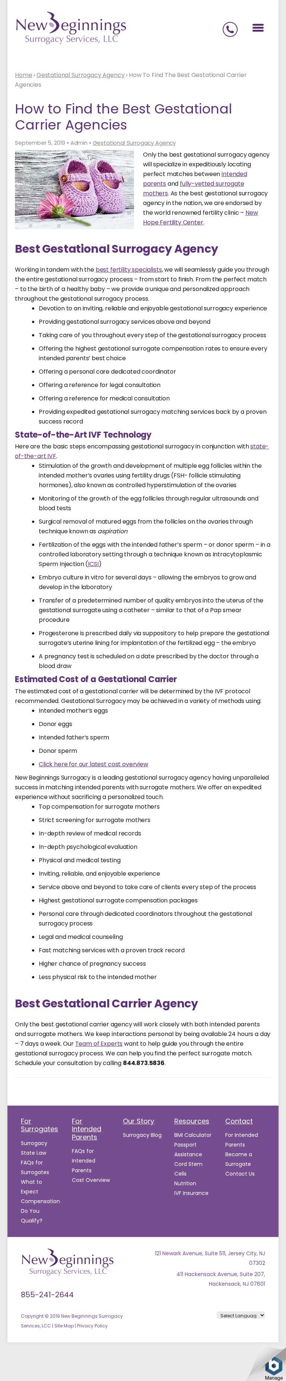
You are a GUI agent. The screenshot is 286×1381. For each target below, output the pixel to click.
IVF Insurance (191, 1193)
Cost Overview (91, 1180)
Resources (191, 1121)
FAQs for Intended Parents (83, 1160)
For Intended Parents (86, 1129)
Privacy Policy (92, 1326)
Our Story (138, 1121)
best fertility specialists (129, 269)
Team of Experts (99, 1043)
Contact (239, 1121)
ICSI (93, 564)
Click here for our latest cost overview (93, 764)
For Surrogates (39, 1125)
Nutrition (185, 1183)
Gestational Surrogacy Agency (134, 143)
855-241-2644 (47, 1294)
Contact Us (240, 1173)
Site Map (64, 1326)
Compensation (40, 1201)
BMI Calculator (193, 1135)
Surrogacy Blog (142, 1135)
